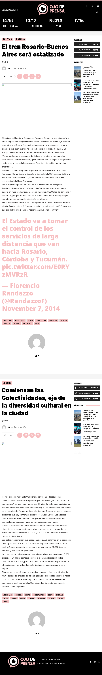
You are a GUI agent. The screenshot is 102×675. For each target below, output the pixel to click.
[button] (97, 12)
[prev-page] (75, 108)
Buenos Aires (19, 320)
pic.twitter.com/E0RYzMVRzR (36, 270)
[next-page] (79, 108)
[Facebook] (86, 6)
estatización (41, 320)
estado (30, 320)
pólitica (64, 320)
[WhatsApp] (32, 76)
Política (7, 39)
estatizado (53, 320)
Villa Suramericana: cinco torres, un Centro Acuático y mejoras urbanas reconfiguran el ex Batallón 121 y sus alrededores (91, 97)
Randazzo (6, 323)
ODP (8, 68)
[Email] (38, 76)
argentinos (7, 320)
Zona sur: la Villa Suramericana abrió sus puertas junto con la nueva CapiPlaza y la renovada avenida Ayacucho (90, 71)
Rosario (20, 39)
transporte (27, 323)
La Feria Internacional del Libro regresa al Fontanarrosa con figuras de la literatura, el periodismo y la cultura (91, 84)
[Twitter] (98, 6)
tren (37, 323)
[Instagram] (92, 6)
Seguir (95, 50)
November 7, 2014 (31, 308)
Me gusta (94, 44)
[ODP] (4, 68)
